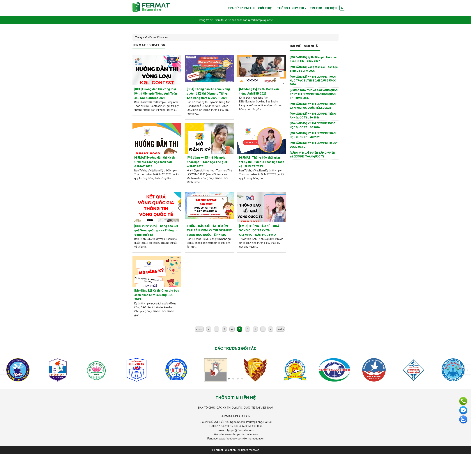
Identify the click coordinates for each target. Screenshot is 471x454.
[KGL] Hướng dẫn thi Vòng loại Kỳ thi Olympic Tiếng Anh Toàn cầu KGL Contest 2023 (155, 93)
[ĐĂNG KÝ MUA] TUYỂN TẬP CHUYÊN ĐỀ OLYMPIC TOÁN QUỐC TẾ (312, 154)
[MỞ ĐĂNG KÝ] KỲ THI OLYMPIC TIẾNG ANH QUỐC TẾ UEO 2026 (313, 115)
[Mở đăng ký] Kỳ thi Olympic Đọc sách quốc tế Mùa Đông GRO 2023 (156, 295)
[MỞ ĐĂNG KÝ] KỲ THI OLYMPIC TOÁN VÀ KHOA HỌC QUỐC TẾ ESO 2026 (313, 105)
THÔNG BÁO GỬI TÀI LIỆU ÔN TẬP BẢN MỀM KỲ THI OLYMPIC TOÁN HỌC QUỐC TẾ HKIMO (209, 230)
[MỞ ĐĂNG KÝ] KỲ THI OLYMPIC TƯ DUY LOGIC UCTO (314, 144)
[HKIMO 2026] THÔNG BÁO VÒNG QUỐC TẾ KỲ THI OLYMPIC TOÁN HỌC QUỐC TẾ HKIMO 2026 (314, 94)
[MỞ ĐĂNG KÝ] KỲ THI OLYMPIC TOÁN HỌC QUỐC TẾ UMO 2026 (313, 135)
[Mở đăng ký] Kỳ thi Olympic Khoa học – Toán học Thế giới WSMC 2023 (207, 162)
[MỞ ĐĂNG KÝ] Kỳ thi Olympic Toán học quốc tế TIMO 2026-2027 (313, 59)
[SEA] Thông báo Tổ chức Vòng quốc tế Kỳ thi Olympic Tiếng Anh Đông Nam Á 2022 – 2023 (208, 93)
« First (199, 329)
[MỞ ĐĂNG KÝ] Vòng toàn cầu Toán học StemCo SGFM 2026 (314, 68)
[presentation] (3, 370)
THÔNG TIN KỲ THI (290, 8)
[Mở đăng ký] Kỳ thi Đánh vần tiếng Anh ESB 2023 (259, 91)
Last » (280, 329)
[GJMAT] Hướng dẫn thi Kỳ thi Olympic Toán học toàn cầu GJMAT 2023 (155, 162)
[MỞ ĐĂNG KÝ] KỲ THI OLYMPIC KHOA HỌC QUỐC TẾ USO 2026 (312, 125)
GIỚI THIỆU (266, 8)
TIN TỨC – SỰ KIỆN (323, 8)
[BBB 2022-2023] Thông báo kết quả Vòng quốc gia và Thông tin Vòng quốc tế (156, 230)
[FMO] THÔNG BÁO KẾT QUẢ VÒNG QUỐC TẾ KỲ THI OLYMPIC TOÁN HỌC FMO (259, 230)
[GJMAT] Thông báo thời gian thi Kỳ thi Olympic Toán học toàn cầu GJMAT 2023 (261, 162)
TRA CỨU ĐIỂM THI (241, 8)
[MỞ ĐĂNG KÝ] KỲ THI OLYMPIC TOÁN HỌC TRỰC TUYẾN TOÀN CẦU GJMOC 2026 (313, 80)
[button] (229, 378)
